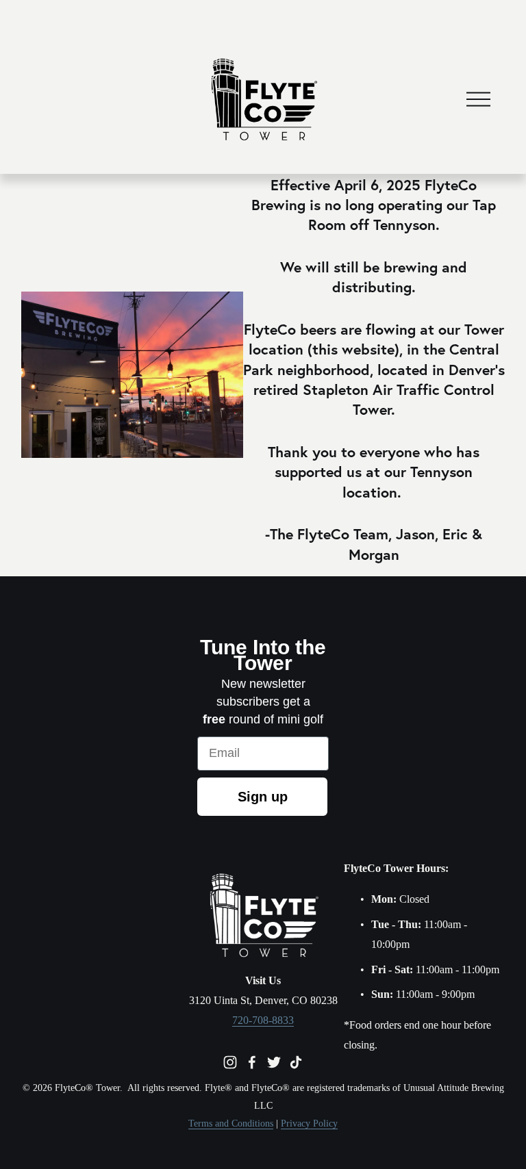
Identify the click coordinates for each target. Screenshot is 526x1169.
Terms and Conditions (230, 1123)
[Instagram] (230, 1062)
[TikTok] (296, 1062)
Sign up (263, 796)
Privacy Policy (309, 1123)
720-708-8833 (263, 1020)
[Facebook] (252, 1062)
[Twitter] (274, 1062)
